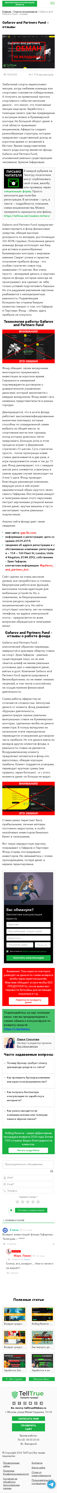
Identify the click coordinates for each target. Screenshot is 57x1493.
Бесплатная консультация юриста (19, 3)
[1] (17, 1202)
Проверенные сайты (11, 1464)
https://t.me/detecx (17, 1029)
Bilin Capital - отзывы (16, 1379)
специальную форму (17, 191)
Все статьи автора (27, 1046)
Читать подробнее (28, 1150)
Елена (27, 1259)
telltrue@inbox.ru (35, 1407)
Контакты (37, 1462)
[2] (22, 1202)
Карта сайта (38, 1467)
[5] (38, 1202)
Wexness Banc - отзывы (41, 1379)
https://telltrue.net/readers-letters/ (27, 216)
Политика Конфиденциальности (14, 1472)
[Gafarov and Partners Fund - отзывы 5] (28, 346)
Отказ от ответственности (41, 1474)
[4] (33, 1202)
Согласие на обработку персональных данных (11, 1483)
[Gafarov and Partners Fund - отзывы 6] (28, 798)
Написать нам (28, 1418)
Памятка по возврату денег (28, 1001)
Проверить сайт (28, 1427)
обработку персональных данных (34, 951)
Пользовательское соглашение (42, 1482)
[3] (27, 1202)
